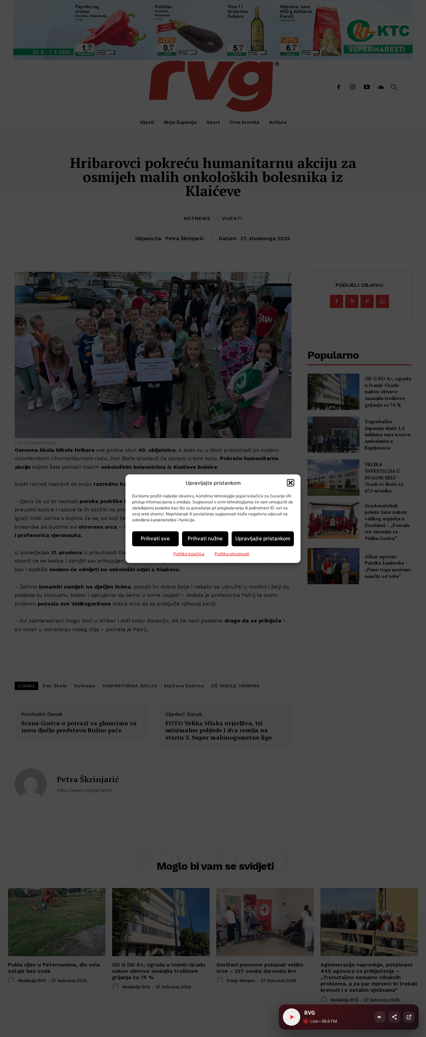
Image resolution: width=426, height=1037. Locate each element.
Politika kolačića (188, 553)
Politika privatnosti (232, 553)
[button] (290, 482)
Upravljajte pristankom (262, 538)
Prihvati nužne (205, 538)
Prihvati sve (155, 538)
